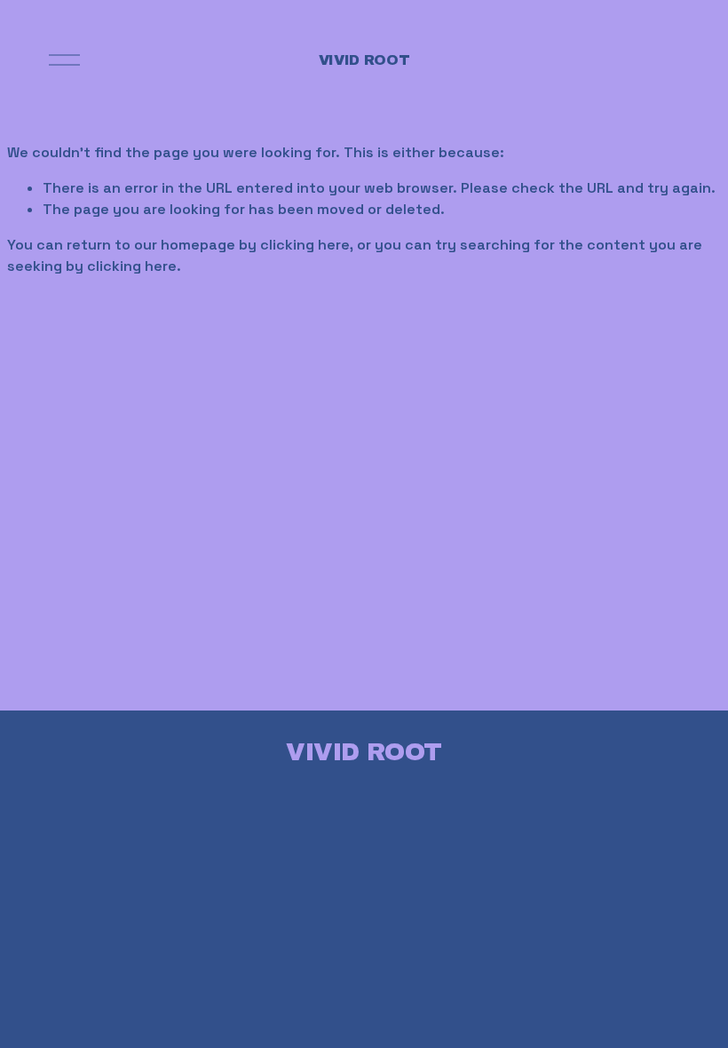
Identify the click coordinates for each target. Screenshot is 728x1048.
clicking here (305, 244)
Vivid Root (364, 59)
